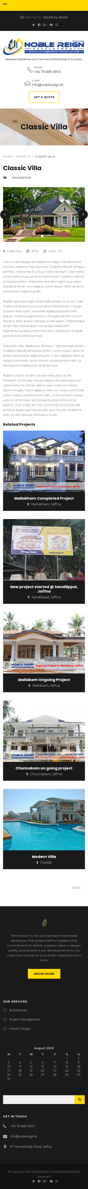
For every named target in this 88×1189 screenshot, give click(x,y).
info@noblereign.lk (47, 85)
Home (7, 156)
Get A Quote (44, 97)
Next (76, 888)
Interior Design (20, 1029)
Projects (23, 156)
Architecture (18, 1010)
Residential (21, 177)
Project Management (24, 1019)
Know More (44, 974)
